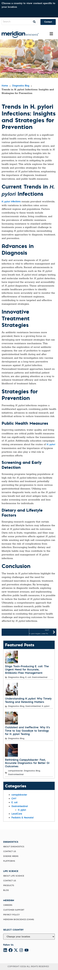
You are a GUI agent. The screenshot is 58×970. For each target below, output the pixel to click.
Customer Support (13, 910)
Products (8, 886)
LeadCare (16, 814)
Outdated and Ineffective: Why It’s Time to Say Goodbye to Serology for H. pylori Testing (27, 731)
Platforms (9, 861)
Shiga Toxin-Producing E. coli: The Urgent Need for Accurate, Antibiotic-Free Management (27, 670)
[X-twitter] (16, 950)
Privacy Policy (11, 915)
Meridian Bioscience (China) (18, 920)
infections (11, 202)
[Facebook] (11, 950)
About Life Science (13, 876)
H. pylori (45, 706)
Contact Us (9, 852)
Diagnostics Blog (16, 677)
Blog (6, 890)
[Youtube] (26, 950)
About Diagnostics (13, 847)
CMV (13, 799)
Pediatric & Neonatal (22, 818)
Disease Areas (10, 856)
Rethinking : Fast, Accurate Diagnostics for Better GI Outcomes (27, 763)
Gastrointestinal (39, 677)
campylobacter (15, 771)
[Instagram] (21, 950)
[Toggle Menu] (51, 33)
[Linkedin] (5, 950)
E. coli (28, 677)
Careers (7, 905)
